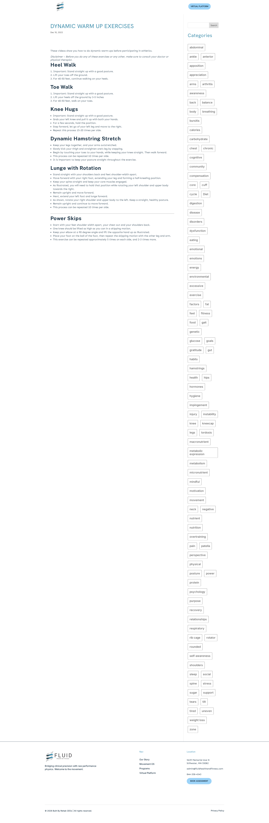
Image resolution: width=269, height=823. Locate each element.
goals (209, 341)
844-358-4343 (194, 774)
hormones (196, 386)
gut (210, 350)
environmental (199, 276)
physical (195, 564)
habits (194, 359)
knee (193, 423)
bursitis (195, 120)
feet (192, 313)
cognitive (196, 157)
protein (194, 582)
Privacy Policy (217, 810)
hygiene (195, 396)
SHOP (161, 6)
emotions (196, 258)
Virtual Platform (199, 6)
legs (192, 432)
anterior (208, 56)
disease (195, 212)
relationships (198, 619)
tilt (204, 701)
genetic (195, 331)
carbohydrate (199, 139)
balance (207, 102)
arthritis (207, 84)
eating (194, 240)
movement (197, 500)
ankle (193, 56)
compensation (199, 175)
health (194, 377)
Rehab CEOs (66, 811)
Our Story (144, 759)
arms (193, 84)
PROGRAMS (134, 6)
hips (206, 377)
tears (193, 701)
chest (193, 148)
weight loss (197, 720)
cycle (193, 194)
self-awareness (200, 656)
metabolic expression (197, 452)
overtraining (198, 536)
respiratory (197, 628)
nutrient (195, 518)
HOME (106, 6)
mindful (195, 481)
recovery (196, 610)
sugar (193, 692)
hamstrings (197, 368)
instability (209, 414)
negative (208, 509)
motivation (197, 491)
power (210, 573)
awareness (197, 93)
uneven (207, 711)
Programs (144, 768)
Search (214, 25)
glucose (195, 341)
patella (205, 546)
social (207, 674)
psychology (197, 591)
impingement (198, 405)
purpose (195, 601)
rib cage (195, 637)
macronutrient (199, 441)
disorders (196, 221)
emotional (196, 249)
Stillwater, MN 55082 (198, 763)
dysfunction (198, 230)
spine (193, 683)
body (193, 111)
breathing (208, 111)
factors (194, 304)
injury (193, 414)
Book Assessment (199, 781)
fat (207, 304)
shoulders (196, 665)
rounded (195, 646)
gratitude (196, 350)
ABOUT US (119, 6)
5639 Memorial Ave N (198, 760)
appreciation (198, 75)
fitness (205, 313)
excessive (196, 286)
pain (192, 546)
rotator (210, 637)
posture (195, 573)
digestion (196, 203)
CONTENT (149, 6)
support (208, 692)
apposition (196, 65)
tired (193, 711)
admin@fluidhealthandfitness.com (205, 768)
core (193, 185)
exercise (195, 295)
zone (193, 729)
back (193, 102)
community (197, 166)
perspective (198, 555)
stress (207, 683)
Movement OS (146, 764)
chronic (208, 148)
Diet (205, 194)
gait (204, 322)
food (193, 322)
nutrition (195, 527)
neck (193, 509)
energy (194, 267)
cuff (204, 185)
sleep (193, 674)
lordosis (206, 432)
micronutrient (199, 472)
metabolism (197, 463)
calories (195, 130)
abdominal (196, 47)
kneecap (208, 423)
